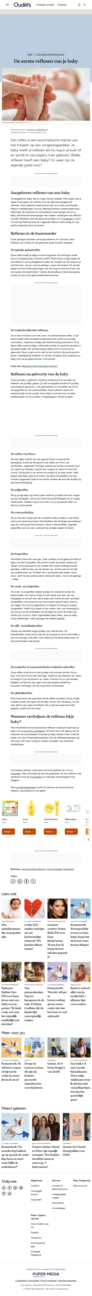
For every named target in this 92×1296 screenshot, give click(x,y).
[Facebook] (10, 1188)
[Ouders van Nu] (22, 5)
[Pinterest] (4, 1193)
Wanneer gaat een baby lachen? (40, 366)
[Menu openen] (7, 4)
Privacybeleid (33, 1281)
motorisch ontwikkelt (33, 730)
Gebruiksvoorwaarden (67, 1281)
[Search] (84, 4)
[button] (48, 1281)
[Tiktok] (10, 1193)
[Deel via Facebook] (26, 881)
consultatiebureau (25, 787)
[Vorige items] (84, 839)
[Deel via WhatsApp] (19, 881)
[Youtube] (21, 1188)
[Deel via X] (33, 881)
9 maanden (36, 776)
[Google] (4, 1188)
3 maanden (67, 218)
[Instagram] (15, 1188)
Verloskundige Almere (33, 869)
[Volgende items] (88, 839)
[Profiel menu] (79, 4)
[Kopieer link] (13, 881)
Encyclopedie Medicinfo (60, 869)
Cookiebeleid (21, 1281)
